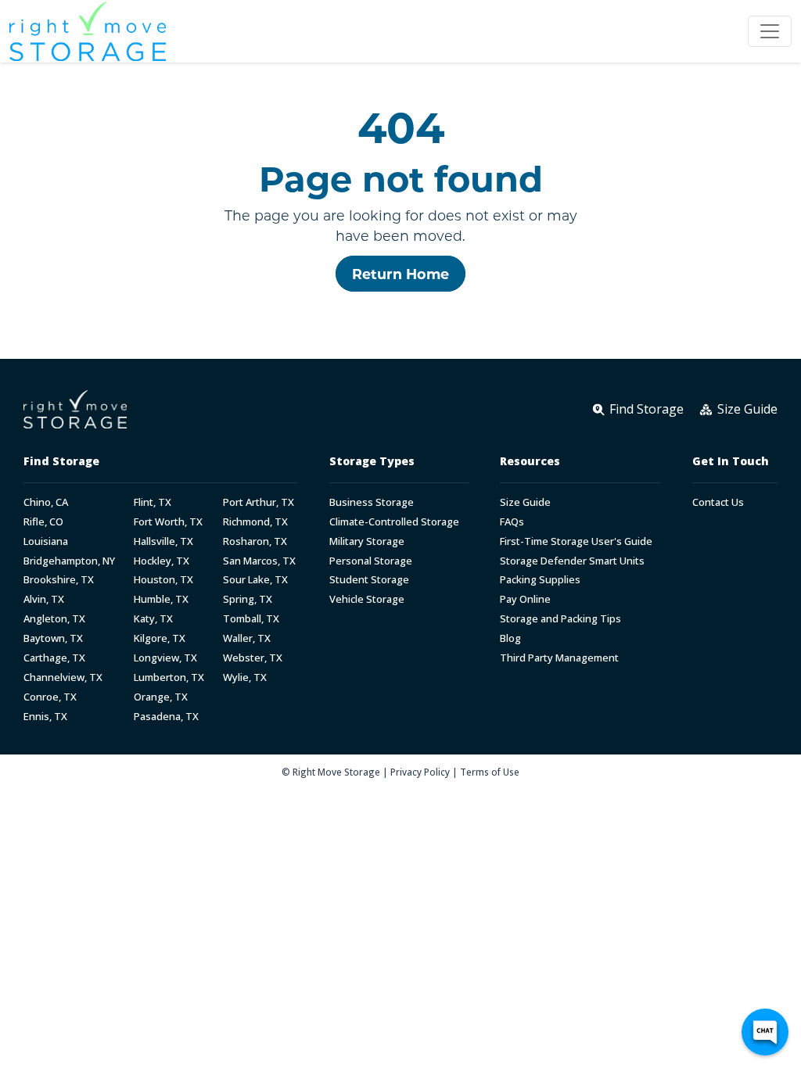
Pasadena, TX (166, 716)
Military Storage (366, 541)
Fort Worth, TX (168, 522)
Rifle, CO (43, 522)
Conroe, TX (50, 697)
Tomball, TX (251, 618)
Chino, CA (45, 502)
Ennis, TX (45, 716)
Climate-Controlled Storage (394, 522)
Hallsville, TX (163, 541)
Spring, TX (247, 599)
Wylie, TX (245, 677)
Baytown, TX (53, 638)
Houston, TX (163, 579)
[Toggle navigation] (770, 31)
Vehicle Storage (366, 599)
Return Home (400, 273)
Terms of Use (489, 771)
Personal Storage (370, 561)
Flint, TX (152, 502)
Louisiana (45, 541)
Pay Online (525, 599)
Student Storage (369, 579)
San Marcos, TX (259, 561)
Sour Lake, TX (255, 579)
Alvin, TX (43, 599)
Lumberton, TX (169, 677)
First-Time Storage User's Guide (576, 541)
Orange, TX (161, 697)
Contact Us (718, 502)
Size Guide (525, 502)
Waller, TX (247, 638)
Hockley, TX (161, 561)
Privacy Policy (420, 771)
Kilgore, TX (159, 638)
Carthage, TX (54, 658)
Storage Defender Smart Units (572, 561)
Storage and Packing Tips (560, 618)
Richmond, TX (255, 522)
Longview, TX (165, 658)
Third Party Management (559, 658)
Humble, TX (161, 599)
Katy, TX (153, 618)
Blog (510, 638)
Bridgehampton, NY (69, 561)
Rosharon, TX (255, 541)
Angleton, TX (54, 618)
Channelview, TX (62, 677)
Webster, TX (252, 658)
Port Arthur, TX (258, 502)
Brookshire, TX (58, 579)
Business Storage (371, 502)
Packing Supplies (540, 579)
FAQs (512, 522)
